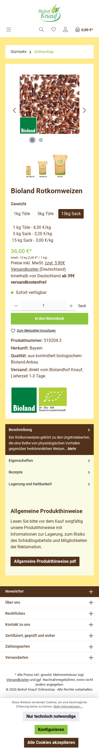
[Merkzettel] (54, 30)
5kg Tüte (45, 213)
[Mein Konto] (65, 30)
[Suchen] (41, 30)
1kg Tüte (22, 213)
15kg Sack (71, 213)
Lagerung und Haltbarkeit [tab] (30, 484)
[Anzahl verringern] (16, 306)
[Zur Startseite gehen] (49, 13)
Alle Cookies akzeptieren (51, 742)
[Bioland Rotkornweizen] (49, 104)
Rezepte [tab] (16, 472)
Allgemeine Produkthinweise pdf (45, 561)
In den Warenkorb (49, 318)
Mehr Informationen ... (68, 706)
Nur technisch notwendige (51, 716)
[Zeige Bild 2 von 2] (41, 140)
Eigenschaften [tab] (21, 460)
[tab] (49, 439)
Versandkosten (17, 680)
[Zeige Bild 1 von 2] (32, 140)
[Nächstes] (84, 110)
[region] (49, 110)
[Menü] (9, 30)
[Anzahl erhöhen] (71, 306)
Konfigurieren (51, 729)
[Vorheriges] (15, 110)
